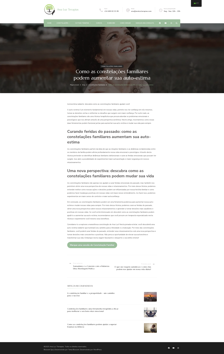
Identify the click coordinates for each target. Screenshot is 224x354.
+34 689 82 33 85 (111, 11)
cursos (99, 23)
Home (49, 23)
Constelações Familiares (112, 66)
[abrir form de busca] (176, 23)
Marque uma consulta (145, 23)
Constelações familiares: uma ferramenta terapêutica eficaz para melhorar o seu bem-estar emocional (92, 310)
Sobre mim (111, 23)
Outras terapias (82, 23)
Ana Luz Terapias (68, 9)
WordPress (97, 350)
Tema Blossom (73, 350)
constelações (62, 23)
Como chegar (125, 23)
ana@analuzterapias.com (141, 11)
